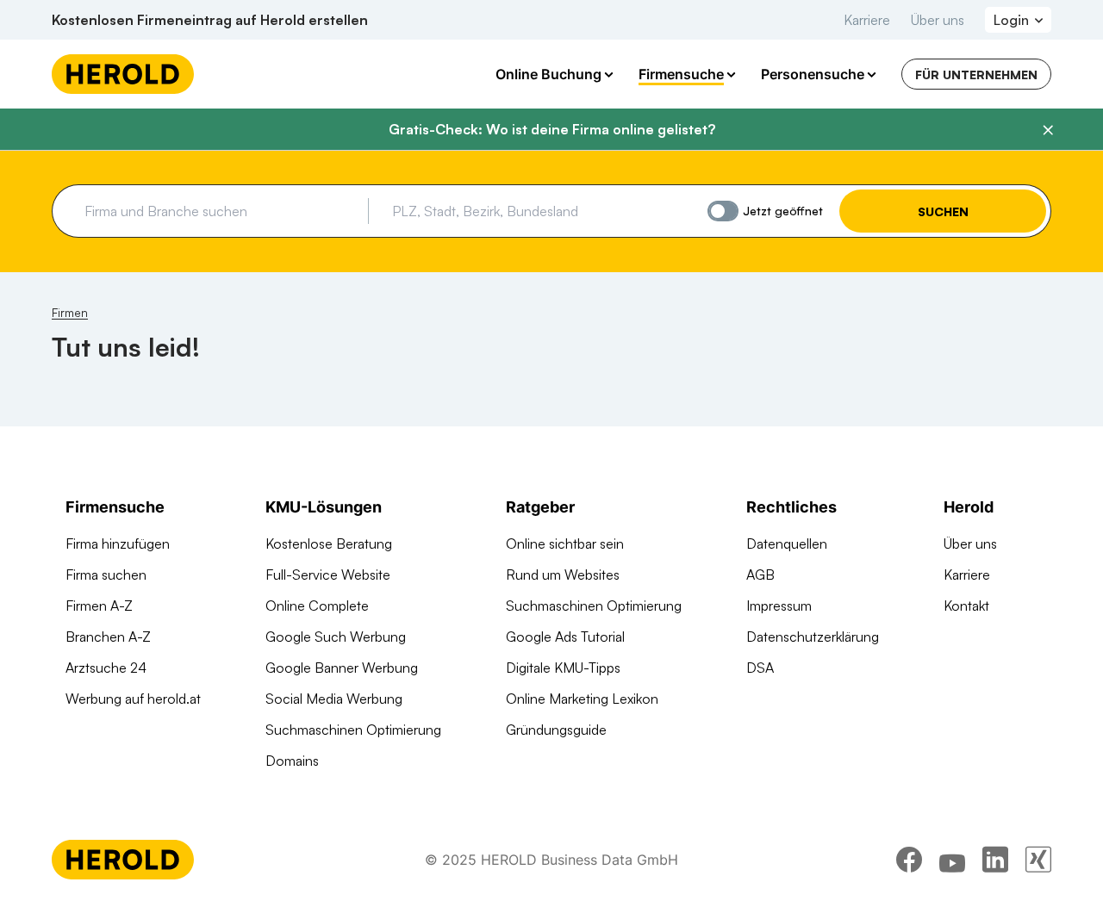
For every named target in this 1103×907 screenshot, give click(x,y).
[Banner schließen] (1048, 130)
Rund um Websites (563, 574)
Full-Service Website (327, 574)
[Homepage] (123, 74)
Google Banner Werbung (341, 667)
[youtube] (952, 859)
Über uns (937, 19)
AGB (760, 574)
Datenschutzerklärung (812, 636)
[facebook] (909, 859)
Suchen (943, 211)
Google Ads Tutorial (565, 636)
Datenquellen (786, 543)
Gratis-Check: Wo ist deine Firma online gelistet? (552, 129)
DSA (760, 667)
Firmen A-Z (99, 605)
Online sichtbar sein (565, 543)
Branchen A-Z (108, 636)
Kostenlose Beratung (328, 543)
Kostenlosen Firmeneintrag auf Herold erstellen (210, 19)
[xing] (1038, 859)
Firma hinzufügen (117, 543)
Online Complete (317, 605)
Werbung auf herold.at (133, 698)
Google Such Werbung (335, 636)
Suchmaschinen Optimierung (353, 729)
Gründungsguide (556, 729)
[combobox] (220, 211)
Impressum (779, 605)
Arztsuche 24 (105, 667)
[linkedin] (995, 859)
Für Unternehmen (976, 74)
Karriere (867, 19)
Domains (292, 760)
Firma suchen (105, 574)
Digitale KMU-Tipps (563, 667)
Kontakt (966, 605)
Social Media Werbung (333, 698)
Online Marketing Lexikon (582, 698)
